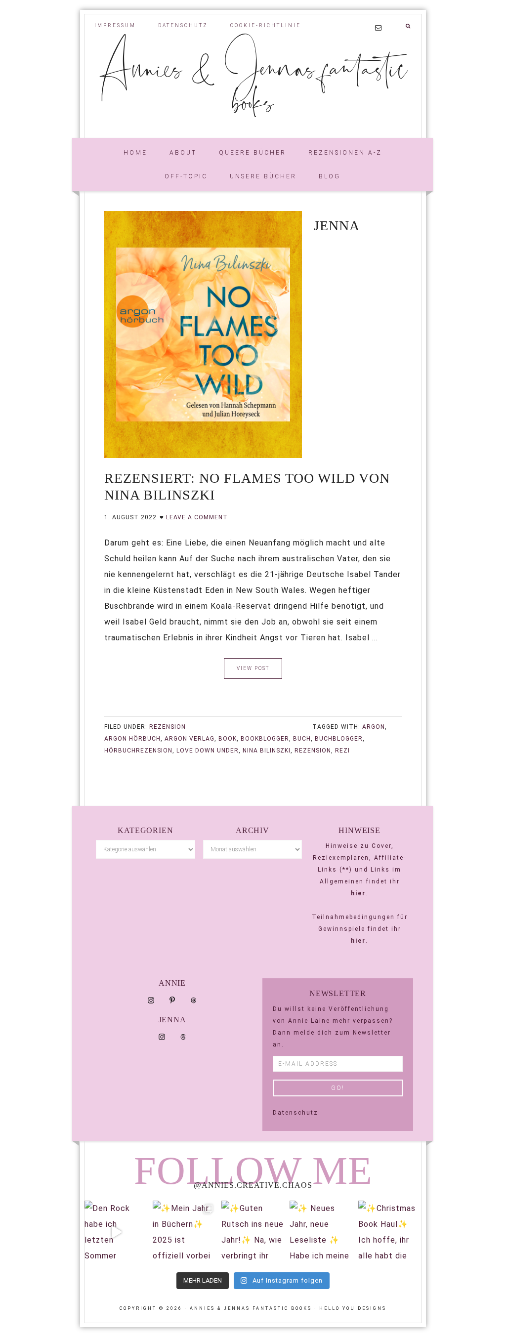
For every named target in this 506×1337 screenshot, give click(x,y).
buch (302, 738)
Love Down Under (207, 750)
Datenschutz (295, 1112)
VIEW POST (253, 668)
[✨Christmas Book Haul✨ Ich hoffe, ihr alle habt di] (390, 1232)
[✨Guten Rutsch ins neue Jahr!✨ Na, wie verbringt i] (253, 1232)
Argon (373, 726)
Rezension (167, 726)
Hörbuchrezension (138, 750)
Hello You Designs (352, 1308)
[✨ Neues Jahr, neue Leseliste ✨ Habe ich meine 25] (321, 1232)
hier (358, 893)
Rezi (342, 750)
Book (227, 738)
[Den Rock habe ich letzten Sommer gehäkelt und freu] (116, 1232)
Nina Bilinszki (267, 750)
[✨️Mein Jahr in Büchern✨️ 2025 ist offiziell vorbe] (184, 1232)
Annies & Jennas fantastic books (253, 83)
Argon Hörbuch (132, 738)
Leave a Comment (197, 517)
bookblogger (265, 738)
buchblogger (339, 738)
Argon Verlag (189, 738)
